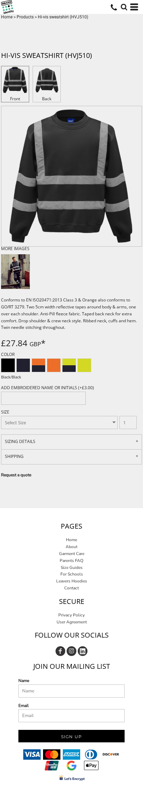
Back (46, 99)
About (71, 546)
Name (23, 680)
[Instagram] (71, 651)
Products (25, 17)
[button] (123, 6)
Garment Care (71, 553)
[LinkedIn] (82, 651)
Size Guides (72, 567)
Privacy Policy (71, 615)
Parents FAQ (71, 560)
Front (15, 99)
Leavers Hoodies (71, 581)
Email (23, 705)
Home (6, 17)
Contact (71, 588)
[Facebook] (60, 651)
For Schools (71, 574)
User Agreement (72, 622)
